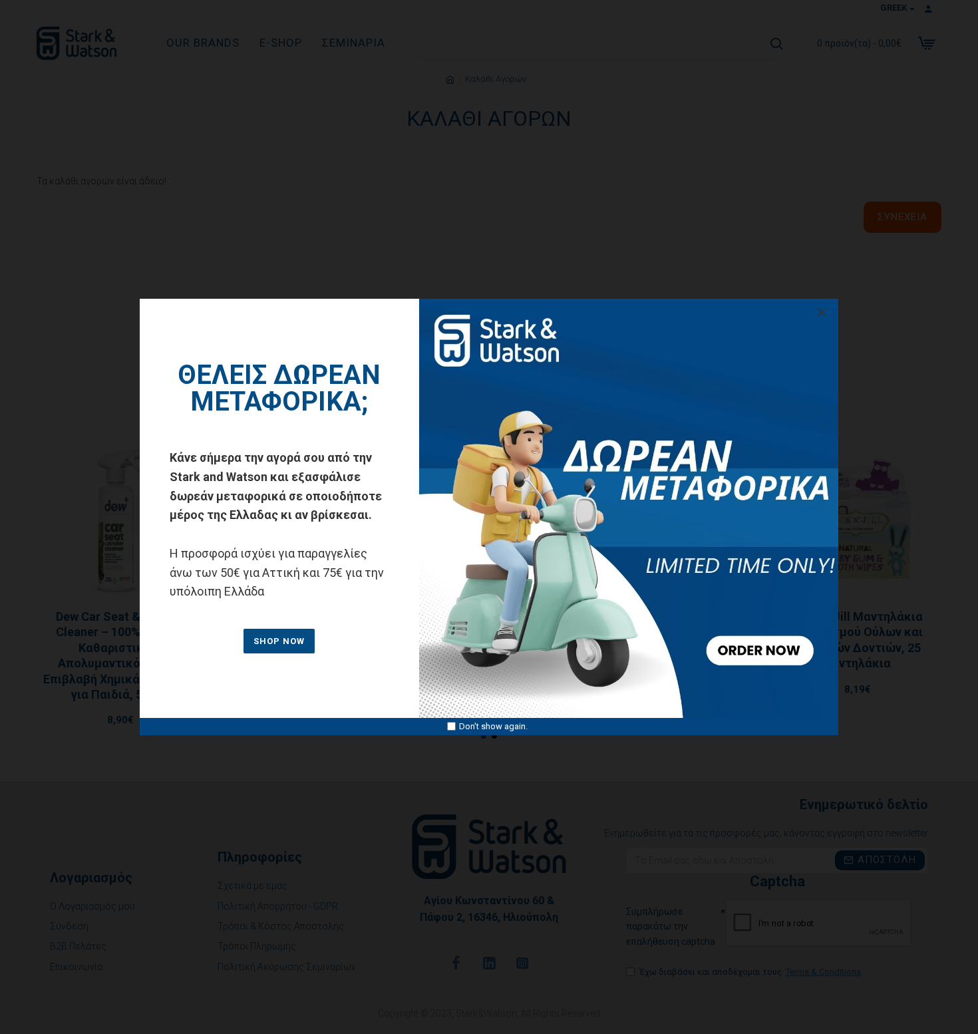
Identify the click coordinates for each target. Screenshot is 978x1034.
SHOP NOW (279, 641)
